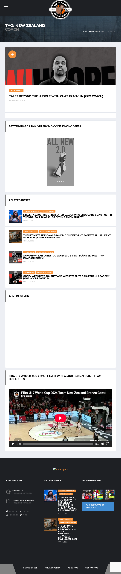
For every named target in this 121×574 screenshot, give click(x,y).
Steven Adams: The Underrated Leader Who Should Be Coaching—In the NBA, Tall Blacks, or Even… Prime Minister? (67, 216)
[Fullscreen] (107, 443)
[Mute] (102, 443)
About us (73, 568)
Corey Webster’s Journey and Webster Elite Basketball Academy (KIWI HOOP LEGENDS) (66, 277)
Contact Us (91, 568)
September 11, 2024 (17, 100)
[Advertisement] (60, 335)
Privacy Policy (52, 568)
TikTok (25, 515)
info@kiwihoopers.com (22, 493)
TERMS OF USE (30, 568)
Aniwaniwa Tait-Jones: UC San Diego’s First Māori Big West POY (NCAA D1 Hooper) (63, 256)
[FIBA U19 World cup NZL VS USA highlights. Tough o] (110, 495)
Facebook (13, 511)
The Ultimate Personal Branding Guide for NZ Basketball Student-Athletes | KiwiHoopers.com (67, 236)
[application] (60, 418)
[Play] (13, 443)
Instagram (13, 515)
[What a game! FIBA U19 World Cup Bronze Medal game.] (98, 495)
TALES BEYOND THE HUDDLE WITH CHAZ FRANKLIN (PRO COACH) (56, 96)
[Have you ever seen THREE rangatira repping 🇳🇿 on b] (87, 495)
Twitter (25, 511)
